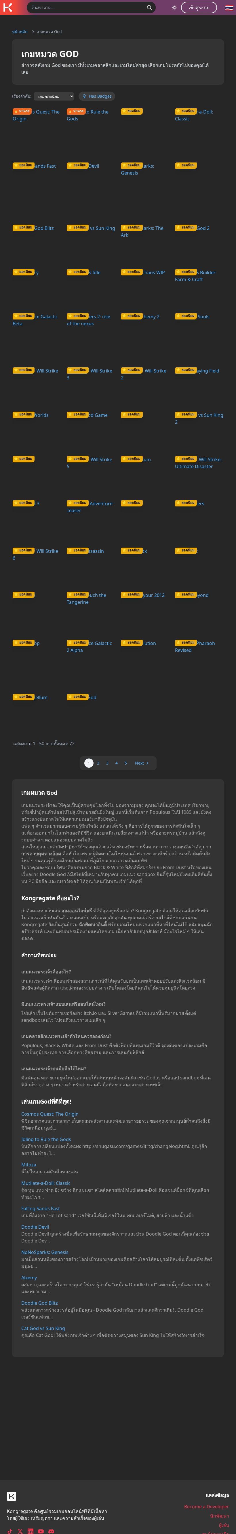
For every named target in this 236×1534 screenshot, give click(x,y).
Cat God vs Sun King (43, 1328)
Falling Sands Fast (40, 1208)
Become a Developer (206, 1506)
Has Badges (100, 96)
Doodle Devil (35, 1227)
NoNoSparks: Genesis (44, 1252)
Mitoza (28, 1165)
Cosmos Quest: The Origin (50, 1114)
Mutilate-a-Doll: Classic (46, 1183)
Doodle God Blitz (39, 1303)
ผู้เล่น (224, 1525)
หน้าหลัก (19, 31)
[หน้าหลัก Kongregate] (7, 7)
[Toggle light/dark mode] (174, 7)
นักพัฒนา (219, 1516)
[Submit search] (149, 7)
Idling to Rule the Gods (46, 1139)
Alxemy (29, 1277)
